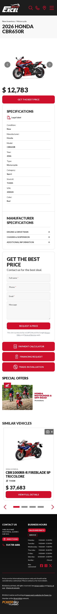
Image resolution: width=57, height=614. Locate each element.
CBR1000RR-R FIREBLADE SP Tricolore (28, 474)
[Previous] (5, 507)
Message (13, 304)
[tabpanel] (40, 550)
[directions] (44, 7)
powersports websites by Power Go (38, 595)
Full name (13, 278)
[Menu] (52, 8)
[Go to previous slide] (7, 65)
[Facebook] (41, 565)
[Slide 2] (24, 507)
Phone (12, 287)
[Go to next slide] (50, 65)
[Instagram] (46, 565)
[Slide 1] (16, 507)
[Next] (52, 507)
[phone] (37, 7)
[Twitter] (50, 565)
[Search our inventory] (30, 7)
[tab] (37, 530)
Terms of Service (30, 335)
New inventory (8, 21)
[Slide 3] (32, 507)
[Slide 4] (41, 507)
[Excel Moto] (14, 7)
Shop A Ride (18, 598)
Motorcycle (22, 21)
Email (12, 296)
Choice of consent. (13, 588)
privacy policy (39, 586)
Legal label (16, 117)
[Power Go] (27, 603)
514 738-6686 (13, 544)
